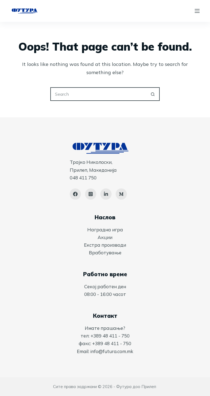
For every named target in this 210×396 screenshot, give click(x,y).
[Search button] (153, 94)
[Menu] (197, 10)
